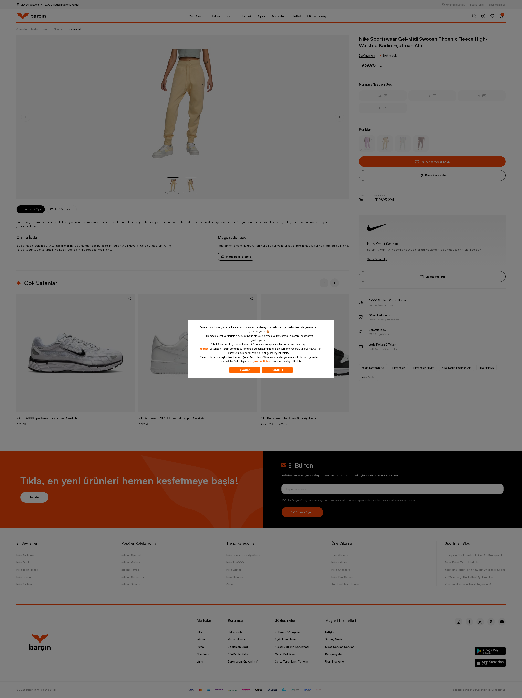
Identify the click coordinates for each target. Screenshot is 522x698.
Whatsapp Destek (455, 4)
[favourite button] (130, 299)
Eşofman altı (75, 28)
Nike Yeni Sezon (342, 577)
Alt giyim (58, 28)
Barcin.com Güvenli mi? (243, 661)
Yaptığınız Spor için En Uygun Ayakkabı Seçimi (475, 569)
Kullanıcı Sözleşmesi (288, 632)
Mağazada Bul (435, 276)
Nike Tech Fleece (27, 569)
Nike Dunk (23, 562)
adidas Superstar (132, 577)
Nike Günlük (486, 367)
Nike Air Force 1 (26, 555)
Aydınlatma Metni (286, 639)
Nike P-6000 (235, 562)
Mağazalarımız (237, 639)
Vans (200, 661)
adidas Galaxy (130, 562)
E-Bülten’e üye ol (302, 512)
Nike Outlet (368, 377)
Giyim (45, 28)
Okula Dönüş (316, 16)
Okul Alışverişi (340, 555)
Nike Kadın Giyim (423, 367)
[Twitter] (480, 622)
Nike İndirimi (339, 562)
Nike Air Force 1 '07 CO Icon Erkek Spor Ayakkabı (171, 418)
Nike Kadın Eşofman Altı (456, 367)
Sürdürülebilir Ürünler (345, 584)
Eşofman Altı (367, 55)
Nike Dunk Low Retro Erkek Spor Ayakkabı (288, 418)
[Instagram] (458, 622)
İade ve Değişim (33, 209)
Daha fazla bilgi (377, 259)
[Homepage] (31, 16)
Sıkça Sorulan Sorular (339, 646)
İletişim (329, 632)
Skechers (203, 654)
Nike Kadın (399, 367)
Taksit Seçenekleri (64, 209)
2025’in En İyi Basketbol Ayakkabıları (469, 577)
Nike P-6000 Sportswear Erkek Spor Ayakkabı (46, 418)
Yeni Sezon (197, 16)
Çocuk (247, 16)
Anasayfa (21, 28)
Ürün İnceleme (334, 661)
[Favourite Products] (492, 15)
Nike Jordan (24, 577)
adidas (201, 639)
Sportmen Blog (497, 4)
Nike (199, 632)
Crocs (230, 584)
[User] (483, 15)
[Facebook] (469, 622)
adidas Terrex (130, 569)
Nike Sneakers (340, 569)
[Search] (474, 15)
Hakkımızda (235, 632)
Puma (200, 646)
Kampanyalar (333, 654)
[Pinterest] (491, 622)
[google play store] (490, 652)
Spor (261, 16)
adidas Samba (130, 584)
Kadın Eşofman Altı (373, 367)
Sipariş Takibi (477, 4)
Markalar (278, 16)
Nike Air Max (24, 584)
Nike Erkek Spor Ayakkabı (243, 555)
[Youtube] (502, 622)
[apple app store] (490, 663)
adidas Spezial (131, 555)
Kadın (231, 16)
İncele (34, 497)
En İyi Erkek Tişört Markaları (462, 562)
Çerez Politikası (285, 654)
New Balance (235, 577)
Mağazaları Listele (238, 256)
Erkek (216, 16)
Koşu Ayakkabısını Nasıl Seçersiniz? (468, 584)
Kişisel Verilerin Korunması (292, 646)
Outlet (296, 16)
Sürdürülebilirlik (238, 654)
